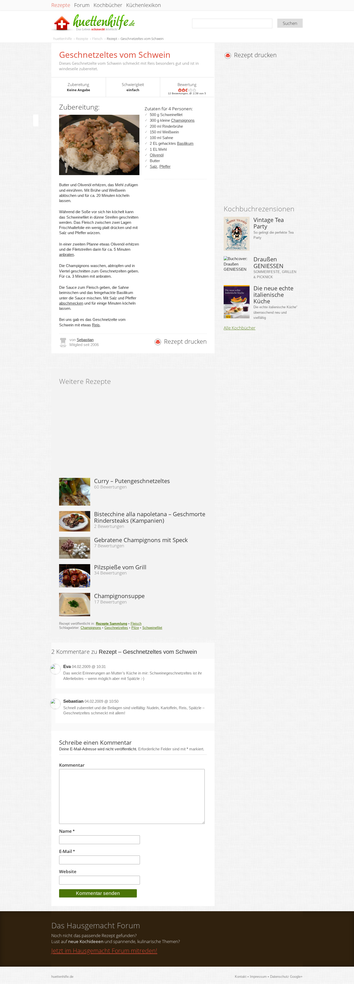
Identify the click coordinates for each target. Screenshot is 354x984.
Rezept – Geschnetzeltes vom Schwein (135, 38)
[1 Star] (180, 90)
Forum (82, 5)
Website (67, 871)
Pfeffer (165, 166)
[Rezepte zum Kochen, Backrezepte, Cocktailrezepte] (93, 23)
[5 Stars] (194, 90)
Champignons (183, 120)
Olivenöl (157, 155)
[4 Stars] (191, 90)
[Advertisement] (267, 133)
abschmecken (71, 303)
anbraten (66, 254)
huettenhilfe (62, 38)
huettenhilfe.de (62, 977)
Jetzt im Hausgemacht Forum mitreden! (104, 950)
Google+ (296, 977)
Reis (96, 325)
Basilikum (185, 143)
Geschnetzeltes (116, 628)
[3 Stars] (187, 90)
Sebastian (85, 339)
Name (67, 831)
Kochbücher (108, 5)
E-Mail (67, 851)
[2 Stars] (183, 90)
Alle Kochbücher (240, 328)
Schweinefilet (152, 628)
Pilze (135, 628)
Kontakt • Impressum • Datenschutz (262, 977)
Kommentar (71, 765)
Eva (67, 666)
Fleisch (97, 38)
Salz (153, 166)
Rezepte (60, 5)
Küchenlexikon (143, 5)
